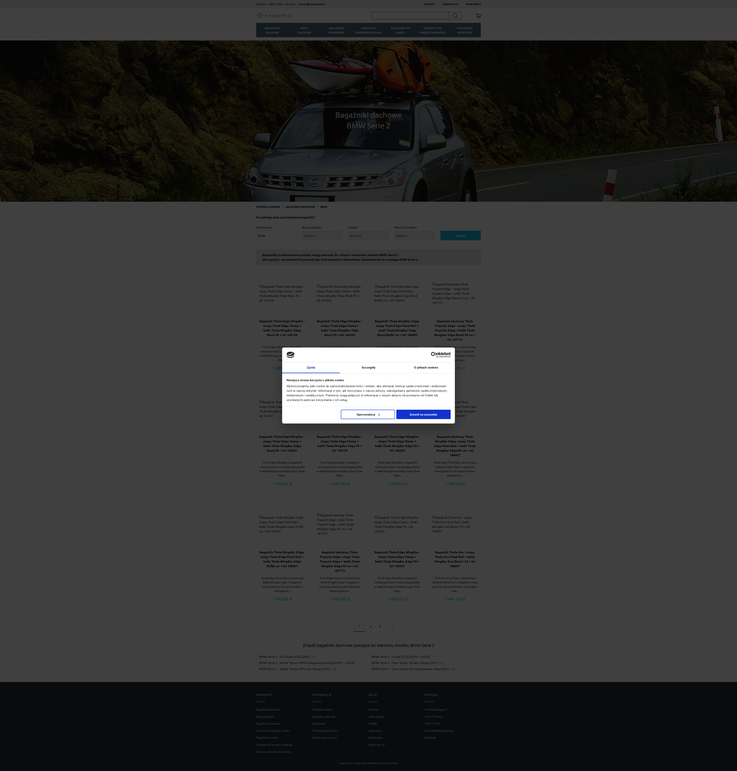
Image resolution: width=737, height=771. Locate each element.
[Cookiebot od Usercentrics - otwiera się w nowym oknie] (434, 355)
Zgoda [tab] (311, 367)
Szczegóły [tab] (369, 367)
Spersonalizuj (366, 414)
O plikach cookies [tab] (426, 367)
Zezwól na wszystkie (423, 414)
